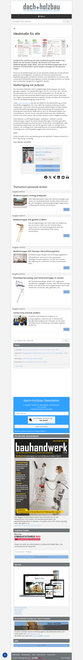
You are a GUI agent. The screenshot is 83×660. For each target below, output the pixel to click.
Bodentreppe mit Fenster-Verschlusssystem (36, 251)
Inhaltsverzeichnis (47, 170)
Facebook (35, 636)
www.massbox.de (24, 103)
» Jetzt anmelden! (41, 426)
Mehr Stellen (41, 645)
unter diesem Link (33, 634)
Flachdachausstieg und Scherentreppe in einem (38, 277)
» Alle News (18, 366)
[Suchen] (68, 21)
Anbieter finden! (42, 557)
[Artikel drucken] (67, 177)
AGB (33, 655)
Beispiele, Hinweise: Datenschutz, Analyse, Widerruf (30, 431)
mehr (66, 209)
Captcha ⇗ (49, 422)
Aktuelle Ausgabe (20, 607)
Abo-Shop (18, 611)
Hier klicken (44, 420)
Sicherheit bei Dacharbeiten (28, 358)
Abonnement (47, 166)
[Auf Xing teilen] (54, 178)
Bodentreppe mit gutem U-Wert (30, 219)
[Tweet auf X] (50, 178)
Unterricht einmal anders (26, 312)
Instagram (46, 636)
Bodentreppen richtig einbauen (29, 195)
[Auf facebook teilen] (46, 178)
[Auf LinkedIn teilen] (59, 178)
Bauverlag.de (66, 658)
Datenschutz (41, 655)
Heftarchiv (18, 614)
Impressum (51, 655)
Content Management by (21, 658)
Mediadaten (18, 609)
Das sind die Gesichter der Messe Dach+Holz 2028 (36, 350)
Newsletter (16, 655)
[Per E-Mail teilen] (63, 177)
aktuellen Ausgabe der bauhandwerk (27, 525)
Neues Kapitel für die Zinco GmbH (30, 362)
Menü (42, 16)
